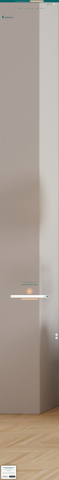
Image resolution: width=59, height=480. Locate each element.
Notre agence (37, 8)
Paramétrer (5, 476)
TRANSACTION (20, 8)
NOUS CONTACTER (42, 8)
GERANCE (29, 8)
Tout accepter (12, 476)
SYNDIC (32, 8)
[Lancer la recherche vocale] (29, 291)
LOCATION (25, 8)
